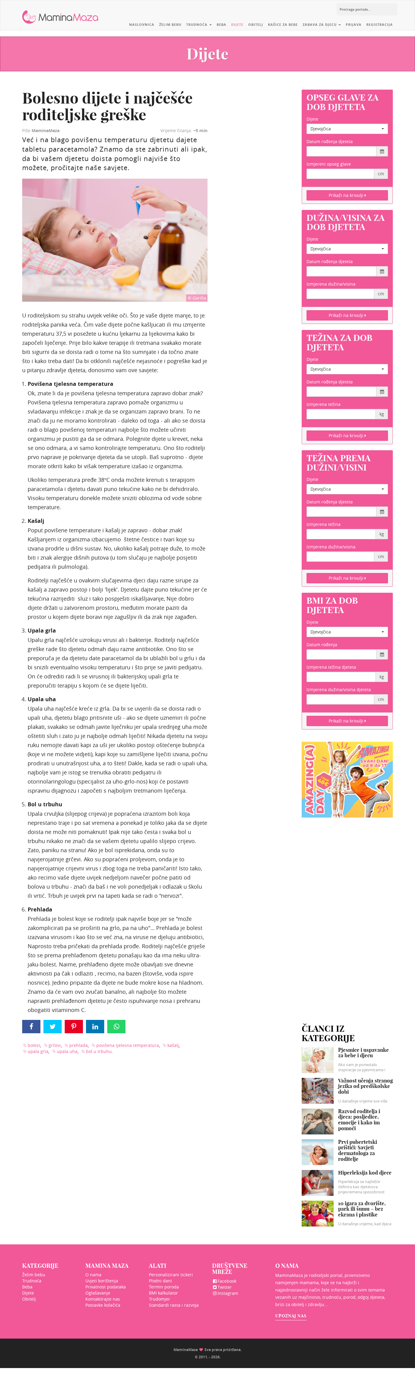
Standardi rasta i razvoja (174, 1305)
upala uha (67, 1051)
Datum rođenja (322, 644)
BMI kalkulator (163, 1293)
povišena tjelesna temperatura (127, 1045)
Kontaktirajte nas (102, 1299)
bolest (34, 1045)
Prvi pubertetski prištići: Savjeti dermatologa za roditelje (357, 1150)
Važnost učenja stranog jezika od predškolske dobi (365, 1086)
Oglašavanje (97, 1293)
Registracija (379, 24)
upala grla (38, 1051)
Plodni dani (160, 1281)
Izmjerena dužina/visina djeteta (339, 689)
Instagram (228, 1293)
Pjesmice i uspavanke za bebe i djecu (363, 1053)
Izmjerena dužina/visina (331, 284)
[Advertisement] (347, 913)
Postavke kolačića (102, 1305)
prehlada (78, 1045)
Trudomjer (159, 1299)
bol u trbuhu (99, 1051)
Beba (221, 24)
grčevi (55, 1045)
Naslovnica (141, 24)
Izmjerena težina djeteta (331, 667)
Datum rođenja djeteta (330, 141)
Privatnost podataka (105, 1287)
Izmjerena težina (324, 404)
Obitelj (255, 24)
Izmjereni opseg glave (329, 164)
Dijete (237, 24)
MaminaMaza (60, 12)
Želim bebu (170, 24)
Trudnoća (197, 24)
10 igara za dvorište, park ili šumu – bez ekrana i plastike (362, 1209)
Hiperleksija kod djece (365, 1172)
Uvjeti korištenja (101, 1281)
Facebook (227, 1281)
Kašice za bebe (283, 24)
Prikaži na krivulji (347, 195)
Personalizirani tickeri (171, 1275)
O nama (93, 1275)
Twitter (225, 1287)
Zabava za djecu (320, 24)
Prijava (354, 24)
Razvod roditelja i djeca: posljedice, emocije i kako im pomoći (359, 1119)
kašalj (173, 1045)
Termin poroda (164, 1287)
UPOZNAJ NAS (291, 1316)
